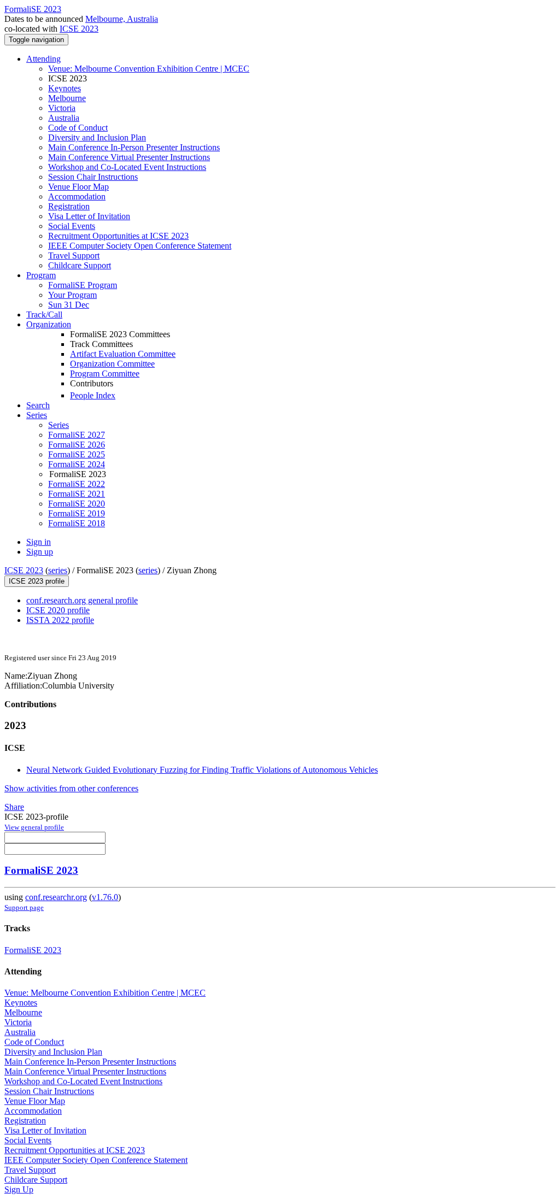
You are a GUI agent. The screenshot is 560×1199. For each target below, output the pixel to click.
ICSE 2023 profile (37, 581)
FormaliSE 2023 (41, 870)
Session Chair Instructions (93, 176)
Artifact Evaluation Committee (123, 353)
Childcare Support (79, 265)
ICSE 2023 (79, 28)
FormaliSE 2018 (76, 523)
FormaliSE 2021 (76, 493)
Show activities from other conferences (71, 788)
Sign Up (18, 1189)
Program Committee (104, 373)
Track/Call (44, 314)
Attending (43, 58)
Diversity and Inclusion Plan (97, 137)
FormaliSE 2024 (76, 464)
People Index (92, 395)
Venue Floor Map (78, 186)
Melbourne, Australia (121, 18)
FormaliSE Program (82, 285)
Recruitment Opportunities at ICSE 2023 (118, 235)
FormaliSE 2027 (76, 434)
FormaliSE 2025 (76, 454)
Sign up (39, 551)
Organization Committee (112, 363)
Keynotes (64, 88)
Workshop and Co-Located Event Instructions (127, 167)
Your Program (72, 294)
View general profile (34, 827)
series (57, 570)
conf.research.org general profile (82, 600)
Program (41, 275)
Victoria (61, 108)
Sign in (38, 541)
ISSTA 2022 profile (60, 620)
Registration (69, 206)
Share (14, 807)
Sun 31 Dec (68, 304)
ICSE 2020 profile (58, 610)
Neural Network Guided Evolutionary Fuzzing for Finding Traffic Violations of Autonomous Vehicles (202, 769)
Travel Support (74, 255)
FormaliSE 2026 (76, 444)
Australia (63, 117)
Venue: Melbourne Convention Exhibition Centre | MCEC (148, 68)
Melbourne (67, 98)
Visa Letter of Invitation (89, 216)
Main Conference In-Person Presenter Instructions (134, 147)
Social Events (71, 226)
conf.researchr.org (56, 897)
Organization (48, 324)
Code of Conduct (78, 127)
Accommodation (77, 196)
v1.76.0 (105, 897)
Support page (24, 907)
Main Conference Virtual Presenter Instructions (129, 157)
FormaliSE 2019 (76, 513)
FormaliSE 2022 (76, 484)
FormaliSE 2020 (76, 503)
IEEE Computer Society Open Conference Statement (139, 245)
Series (58, 425)
